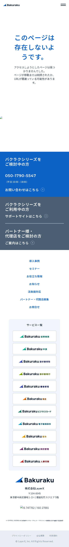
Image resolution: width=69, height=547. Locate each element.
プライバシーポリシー (21, 535)
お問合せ (34, 307)
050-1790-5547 (20, 175)
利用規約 (53, 535)
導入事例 (34, 261)
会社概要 (40, 535)
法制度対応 (34, 292)
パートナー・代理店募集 (34, 299)
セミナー (34, 268)
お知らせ (34, 284)
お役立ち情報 (34, 276)
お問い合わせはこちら (22, 190)
